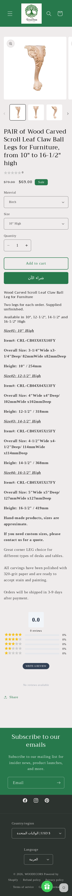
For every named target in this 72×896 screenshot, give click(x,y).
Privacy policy (55, 879)
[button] (9, 13)
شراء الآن (36, 278)
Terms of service (23, 886)
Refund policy (32, 879)
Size (7, 214)
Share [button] (13, 697)
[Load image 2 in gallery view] (36, 112)
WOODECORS (34, 874)
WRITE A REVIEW (36, 666)
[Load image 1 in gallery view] (18, 112)
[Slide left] (4, 113)
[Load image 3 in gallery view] (54, 112)
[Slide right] (68, 113)
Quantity (10, 236)
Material (10, 192)
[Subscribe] (58, 783)
